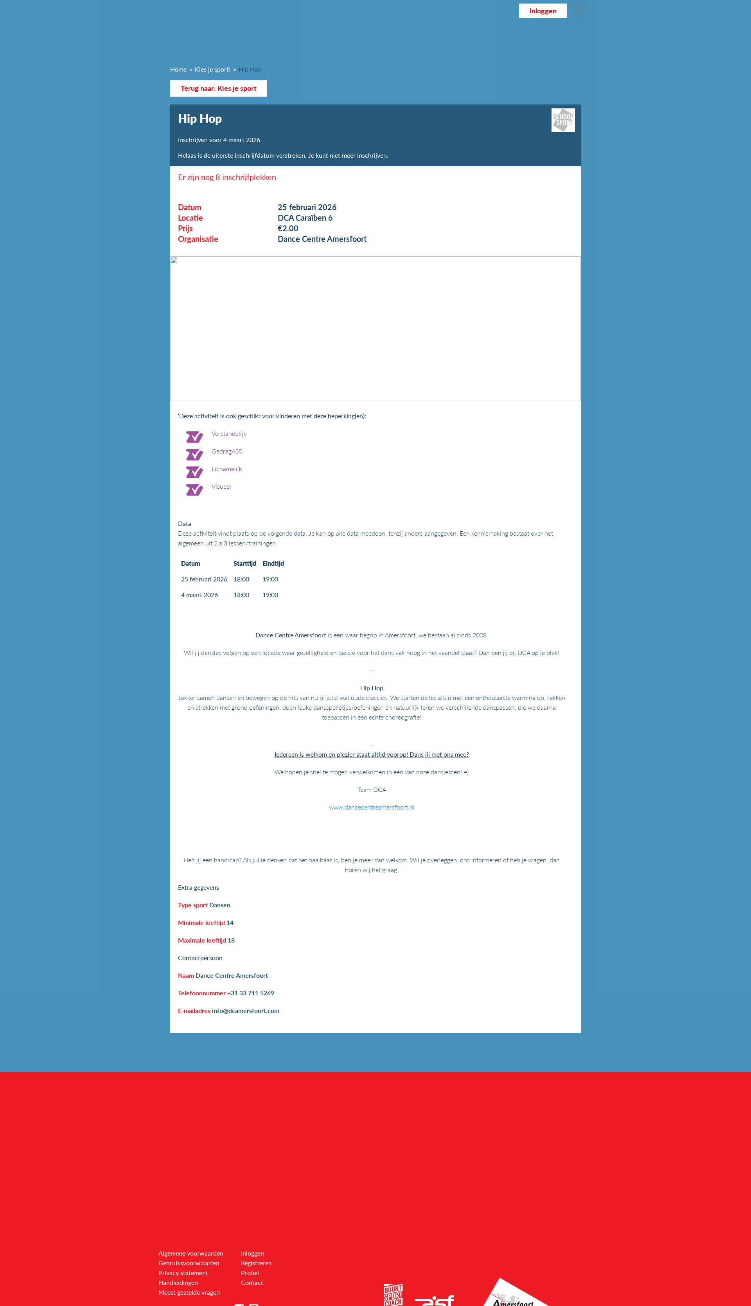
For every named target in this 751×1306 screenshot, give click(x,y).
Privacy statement (183, 1272)
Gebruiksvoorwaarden (188, 1262)
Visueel (221, 486)
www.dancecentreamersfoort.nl (372, 807)
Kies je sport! (212, 69)
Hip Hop (250, 69)
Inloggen (543, 11)
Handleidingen (178, 1282)
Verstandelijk (229, 433)
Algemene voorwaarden (190, 1253)
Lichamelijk (227, 468)
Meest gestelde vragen (189, 1292)
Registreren (256, 1262)
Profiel (250, 1272)
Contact (252, 1282)
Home (178, 69)
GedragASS (227, 451)
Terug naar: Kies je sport (219, 88)
